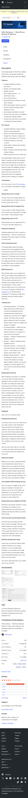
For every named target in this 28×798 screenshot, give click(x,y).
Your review (5, 698)
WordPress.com (7, 759)
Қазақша (7, 774)
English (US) (23, 660)
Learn (3, 746)
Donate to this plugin (7, 723)
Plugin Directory (6, 7)
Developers (5, 751)
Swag (17, 754)
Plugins (17, 738)
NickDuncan (7, 36)
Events (17, 749)
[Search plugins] (18, 17)
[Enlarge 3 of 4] (11, 579)
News (3, 735)
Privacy (4, 741)
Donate (18, 751)
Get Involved (18, 746)
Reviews (5, 51)
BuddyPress (6, 767)
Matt (4, 762)
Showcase (18, 733)
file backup (18, 667)
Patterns (17, 741)
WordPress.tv (6, 754)
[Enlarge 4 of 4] (24, 590)
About (3, 733)
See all (24, 698)
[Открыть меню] (25, 2)
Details (5, 47)
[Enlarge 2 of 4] (24, 572)
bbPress (5, 765)
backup (15, 663)
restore (24, 667)
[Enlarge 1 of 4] (11, 572)
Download (5, 40)
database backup (22, 663)
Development (7, 59)
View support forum (7, 709)
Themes (17, 735)
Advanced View (6, 671)
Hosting (4, 738)
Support (5, 63)
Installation (6, 55)
